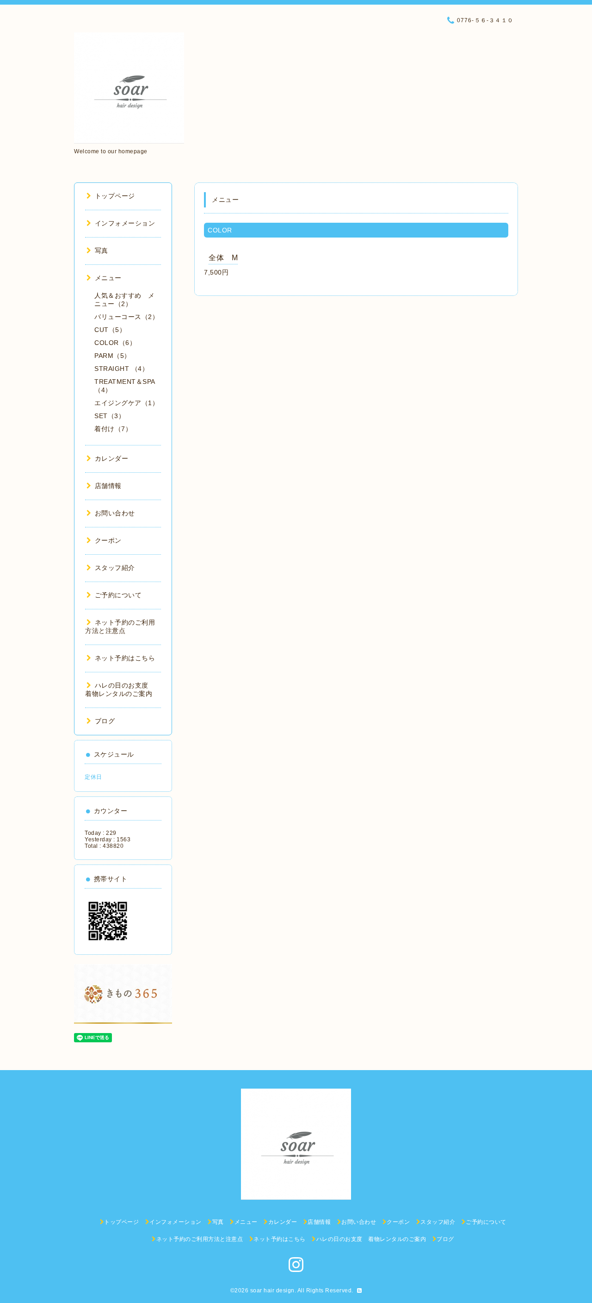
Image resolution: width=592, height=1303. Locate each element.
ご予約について (118, 595)
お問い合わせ (115, 513)
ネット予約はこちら (125, 658)
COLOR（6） (115, 342)
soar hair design (272, 1290)
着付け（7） (113, 428)
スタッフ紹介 (115, 567)
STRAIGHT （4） (121, 368)
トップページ (115, 196)
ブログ (105, 721)
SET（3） (109, 416)
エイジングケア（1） (126, 403)
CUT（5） (110, 329)
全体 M (223, 258)
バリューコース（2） (126, 316)
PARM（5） (112, 355)
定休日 (93, 777)
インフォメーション (125, 223)
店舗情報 (108, 485)
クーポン (108, 540)
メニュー (108, 278)
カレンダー (111, 458)
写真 (101, 250)
